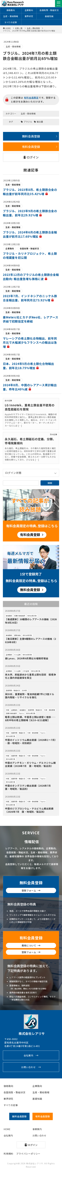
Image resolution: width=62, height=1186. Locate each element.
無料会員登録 (31, 136)
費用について (29, 945)
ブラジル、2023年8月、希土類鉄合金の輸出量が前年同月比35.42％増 (30, 192)
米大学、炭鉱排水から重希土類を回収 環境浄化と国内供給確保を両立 (30, 676)
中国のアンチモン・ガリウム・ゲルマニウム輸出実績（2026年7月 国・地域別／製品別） (30, 764)
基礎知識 (49, 16)
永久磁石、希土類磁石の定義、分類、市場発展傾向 (30, 441)
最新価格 (17, 635)
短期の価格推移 (19, 616)
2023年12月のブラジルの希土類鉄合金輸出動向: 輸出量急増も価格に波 (31, 277)
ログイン (33, 157)
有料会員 (42, 1116)
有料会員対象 (32, 616)
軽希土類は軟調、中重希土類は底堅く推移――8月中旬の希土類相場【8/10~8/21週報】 (30, 718)
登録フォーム (29, 890)
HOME (7, 1129)
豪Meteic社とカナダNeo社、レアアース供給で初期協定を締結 (30, 319)
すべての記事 (10, 22)
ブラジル (28, 121)
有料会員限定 (31, 97)
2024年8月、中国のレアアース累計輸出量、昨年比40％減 (30, 387)
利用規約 (8, 1153)
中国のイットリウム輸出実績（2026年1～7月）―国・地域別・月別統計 (30, 741)
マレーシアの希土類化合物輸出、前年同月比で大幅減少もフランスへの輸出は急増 (30, 342)
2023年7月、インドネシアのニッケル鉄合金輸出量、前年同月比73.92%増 (30, 298)
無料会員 (19, 1116)
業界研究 (29, 16)
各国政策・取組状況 (49, 10)
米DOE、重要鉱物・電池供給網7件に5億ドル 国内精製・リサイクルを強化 (31, 695)
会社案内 (28, 1055)
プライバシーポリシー (28, 1153)
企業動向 (29, 10)
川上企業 (17, 655)
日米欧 (24, 690)
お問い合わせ (28, 1067)
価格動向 (10, 10)
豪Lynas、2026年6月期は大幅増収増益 (26, 658)
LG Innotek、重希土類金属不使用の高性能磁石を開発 (30, 407)
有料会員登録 (31, 147)
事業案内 (37, 1129)
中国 (7, 710)
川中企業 (26, 671)
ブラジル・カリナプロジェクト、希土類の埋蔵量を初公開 (30, 255)
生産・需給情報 (10, 16)
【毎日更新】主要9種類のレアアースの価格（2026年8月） (30, 640)
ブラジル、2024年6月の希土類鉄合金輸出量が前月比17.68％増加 (30, 234)
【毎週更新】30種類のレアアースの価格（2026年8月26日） (31, 620)
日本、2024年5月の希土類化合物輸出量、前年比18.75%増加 (28, 366)
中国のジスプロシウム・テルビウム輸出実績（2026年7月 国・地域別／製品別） (29, 810)
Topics (21, 713)
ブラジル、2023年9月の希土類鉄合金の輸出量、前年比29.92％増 (30, 213)
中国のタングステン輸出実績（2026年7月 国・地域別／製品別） (29, 787)
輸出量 (40, 121)
